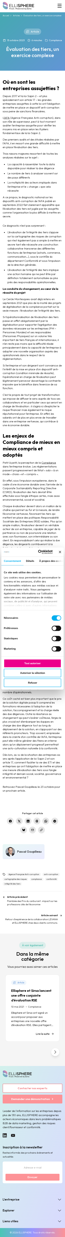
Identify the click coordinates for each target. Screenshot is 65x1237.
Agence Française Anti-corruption (23, 874)
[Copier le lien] (41, 830)
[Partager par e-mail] (32, 830)
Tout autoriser (32, 663)
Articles (16, 15)
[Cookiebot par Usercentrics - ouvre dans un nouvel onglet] (39, 552)
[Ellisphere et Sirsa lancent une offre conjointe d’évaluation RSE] (32, 1008)
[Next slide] (55, 1052)
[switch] (56, 628)
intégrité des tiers (12, 884)
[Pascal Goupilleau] (23, 851)
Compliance (55, 40)
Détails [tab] (30, 561)
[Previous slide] (10, 1052)
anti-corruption (51, 874)
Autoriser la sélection (32, 673)
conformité (51, 879)
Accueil (6, 15)
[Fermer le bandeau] (60, 552)
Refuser (32, 682)
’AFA (7, 117)
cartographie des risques (15, 879)
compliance (36, 879)
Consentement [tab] (12, 561)
